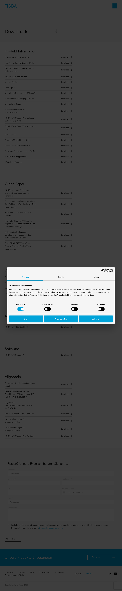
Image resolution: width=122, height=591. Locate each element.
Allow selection (61, 319)
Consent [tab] (25, 277)
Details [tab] (61, 277)
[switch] (47, 309)
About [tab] (96, 277)
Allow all (95, 319)
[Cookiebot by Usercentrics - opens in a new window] (102, 270)
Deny (26, 319)
